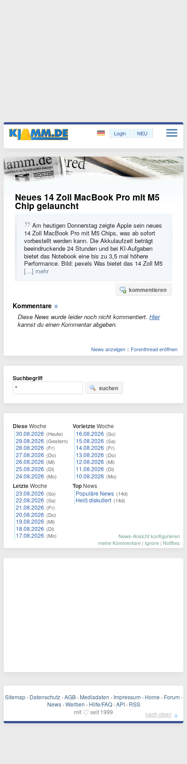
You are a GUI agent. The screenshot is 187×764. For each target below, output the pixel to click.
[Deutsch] (102, 133)
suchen (108, 388)
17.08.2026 (30, 535)
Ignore (152, 542)
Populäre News (95, 493)
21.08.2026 (30, 507)
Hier (154, 316)
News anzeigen (108, 349)
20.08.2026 (30, 514)
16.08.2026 (90, 433)
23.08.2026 (30, 493)
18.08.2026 (30, 528)
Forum (172, 697)
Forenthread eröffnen (154, 349)
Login (120, 133)
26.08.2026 (30, 461)
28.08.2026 (30, 447)
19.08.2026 (30, 521)
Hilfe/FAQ (100, 704)
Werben (75, 704)
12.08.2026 (90, 461)
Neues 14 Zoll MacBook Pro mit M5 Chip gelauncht (87, 201)
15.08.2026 (90, 440)
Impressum (127, 697)
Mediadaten (94, 697)
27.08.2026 (30, 454)
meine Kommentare (119, 542)
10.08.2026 (90, 476)
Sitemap (15, 697)
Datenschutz (45, 697)
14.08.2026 (90, 447)
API (120, 704)
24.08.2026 (30, 476)
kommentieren (148, 290)
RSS (134, 704)
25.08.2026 (30, 469)
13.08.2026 (90, 454)
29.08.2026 (30, 440)
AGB (70, 697)
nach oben (158, 714)
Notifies (171, 542)
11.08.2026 (90, 469)
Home (152, 697)
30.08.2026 (30, 433)
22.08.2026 (30, 500)
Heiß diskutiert (93, 500)
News (54, 704)
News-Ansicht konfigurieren (149, 536)
